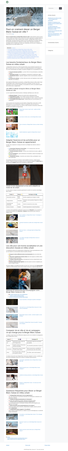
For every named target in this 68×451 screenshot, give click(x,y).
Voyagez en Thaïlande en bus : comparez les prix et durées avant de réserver (55, 23)
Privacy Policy (47, 445)
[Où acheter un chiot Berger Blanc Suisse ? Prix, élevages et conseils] (12, 417)
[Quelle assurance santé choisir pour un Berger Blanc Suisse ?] (12, 432)
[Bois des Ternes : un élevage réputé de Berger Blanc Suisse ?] (12, 232)
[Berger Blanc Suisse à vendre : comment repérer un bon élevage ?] (12, 317)
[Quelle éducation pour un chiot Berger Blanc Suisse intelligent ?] (12, 370)
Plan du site (27, 445)
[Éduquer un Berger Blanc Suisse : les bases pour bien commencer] (12, 385)
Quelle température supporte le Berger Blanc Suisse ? (30, 132)
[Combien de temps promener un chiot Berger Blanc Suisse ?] (12, 377)
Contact (7, 445)
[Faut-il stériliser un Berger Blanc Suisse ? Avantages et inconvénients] (12, 217)
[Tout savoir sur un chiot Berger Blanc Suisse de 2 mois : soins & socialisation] (12, 310)
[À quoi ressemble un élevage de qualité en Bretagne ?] (12, 302)
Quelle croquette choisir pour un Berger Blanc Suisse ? (16, 439)
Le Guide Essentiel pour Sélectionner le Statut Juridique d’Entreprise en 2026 (54, 28)
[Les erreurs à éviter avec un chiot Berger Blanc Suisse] (12, 119)
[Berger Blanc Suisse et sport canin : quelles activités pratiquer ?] (12, 112)
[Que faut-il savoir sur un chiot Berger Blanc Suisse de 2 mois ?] (12, 424)
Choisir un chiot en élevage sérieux (17, 295)
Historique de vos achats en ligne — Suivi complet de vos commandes (54, 19)
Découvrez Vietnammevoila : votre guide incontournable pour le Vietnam (55, 35)
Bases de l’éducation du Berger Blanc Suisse (19, 297)
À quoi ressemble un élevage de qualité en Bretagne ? (30, 299)
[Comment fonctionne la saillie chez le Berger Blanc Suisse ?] (12, 225)
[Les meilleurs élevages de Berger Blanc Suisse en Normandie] (12, 240)
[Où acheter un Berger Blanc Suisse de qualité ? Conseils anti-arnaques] (12, 325)
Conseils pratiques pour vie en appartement (18, 294)
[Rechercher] (60, 8)
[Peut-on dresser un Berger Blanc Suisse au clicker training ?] (12, 127)
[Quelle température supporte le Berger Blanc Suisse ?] (12, 134)
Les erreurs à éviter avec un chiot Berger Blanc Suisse (30, 116)
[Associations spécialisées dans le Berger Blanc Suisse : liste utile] (12, 362)
